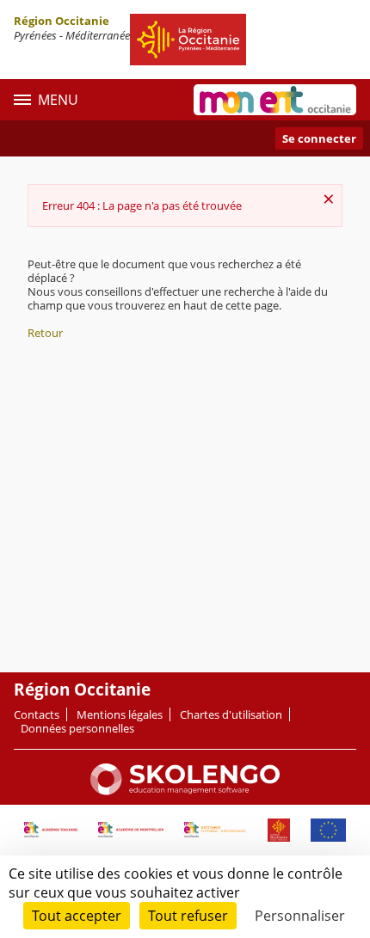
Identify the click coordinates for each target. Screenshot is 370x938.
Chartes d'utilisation (231, 714)
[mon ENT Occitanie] (275, 99)
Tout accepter (76, 915)
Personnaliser (300, 915)
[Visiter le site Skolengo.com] (185, 791)
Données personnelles (77, 728)
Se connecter (319, 138)
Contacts (36, 714)
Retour (45, 332)
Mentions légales (120, 714)
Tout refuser (188, 915)
